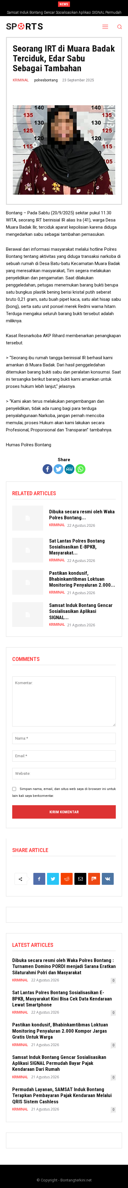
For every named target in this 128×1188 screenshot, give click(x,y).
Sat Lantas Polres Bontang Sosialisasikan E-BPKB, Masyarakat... (77, 547)
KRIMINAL (21, 80)
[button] (119, 26)
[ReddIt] (67, 879)
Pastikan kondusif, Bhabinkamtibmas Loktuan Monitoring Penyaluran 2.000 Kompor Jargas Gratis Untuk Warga (60, 1031)
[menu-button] (105, 26)
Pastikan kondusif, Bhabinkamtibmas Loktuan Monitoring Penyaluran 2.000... (82, 579)
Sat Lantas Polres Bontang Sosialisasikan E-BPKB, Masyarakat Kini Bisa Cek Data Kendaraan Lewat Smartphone (62, 998)
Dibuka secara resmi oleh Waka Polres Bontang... (82, 515)
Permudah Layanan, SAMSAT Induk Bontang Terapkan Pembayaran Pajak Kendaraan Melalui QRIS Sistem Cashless (62, 1095)
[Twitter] (58, 469)
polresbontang (46, 80)
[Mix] (94, 879)
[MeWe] (69, 469)
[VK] (108, 879)
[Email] (80, 879)
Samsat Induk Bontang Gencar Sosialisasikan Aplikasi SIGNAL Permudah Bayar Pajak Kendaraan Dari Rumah (59, 1063)
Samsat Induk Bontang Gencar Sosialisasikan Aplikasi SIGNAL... (81, 611)
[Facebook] (47, 469)
